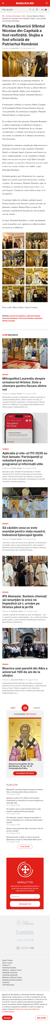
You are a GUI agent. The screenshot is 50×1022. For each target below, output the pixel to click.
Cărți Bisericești (8, 985)
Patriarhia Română (9, 968)
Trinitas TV (6, 965)
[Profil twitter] (33, 9)
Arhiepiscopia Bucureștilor (12, 980)
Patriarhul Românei (10, 318)
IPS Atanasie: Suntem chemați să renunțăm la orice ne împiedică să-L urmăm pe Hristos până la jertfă (24, 601)
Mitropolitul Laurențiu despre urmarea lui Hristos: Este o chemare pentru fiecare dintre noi (24, 384)
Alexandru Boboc (17, 611)
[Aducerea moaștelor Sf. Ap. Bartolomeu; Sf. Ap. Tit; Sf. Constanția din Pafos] (25, 739)
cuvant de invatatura (17, 316)
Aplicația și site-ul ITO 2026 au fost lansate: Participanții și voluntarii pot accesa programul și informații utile (24, 458)
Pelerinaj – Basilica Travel (11, 970)
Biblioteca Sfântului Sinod (12, 977)
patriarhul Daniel (33, 316)
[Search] (47, 3)
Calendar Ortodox (25, 773)
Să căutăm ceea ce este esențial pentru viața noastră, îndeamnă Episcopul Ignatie (24, 531)
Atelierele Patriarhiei (9, 973)
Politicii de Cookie (21, 1009)
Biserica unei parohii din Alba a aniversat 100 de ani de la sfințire (24, 671)
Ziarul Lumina (7, 963)
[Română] (43, 9)
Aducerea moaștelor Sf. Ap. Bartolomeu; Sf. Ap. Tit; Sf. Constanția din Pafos (21, 766)
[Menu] (3, 3)
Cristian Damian (16, 394)
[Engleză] (46, 9)
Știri (23, 16)
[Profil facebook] (30, 9)
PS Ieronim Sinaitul (26, 318)
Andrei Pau (15, 48)
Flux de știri (7, 9)
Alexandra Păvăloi (17, 680)
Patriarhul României (13, 16)
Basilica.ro (25, 3)
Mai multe (41, 1018)
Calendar (25, 714)
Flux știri (25, 847)
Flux (12, 785)
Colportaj (5, 982)
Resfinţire (38, 318)
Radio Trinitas (7, 960)
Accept (7, 1018)
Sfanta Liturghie (8, 321)
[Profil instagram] (37, 9)
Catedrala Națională (9, 975)
